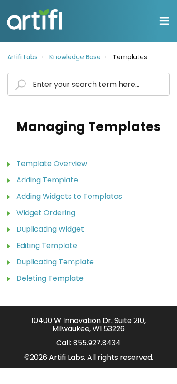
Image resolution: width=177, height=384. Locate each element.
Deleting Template (50, 278)
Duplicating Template (55, 262)
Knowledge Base (75, 56)
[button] (164, 21)
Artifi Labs (22, 56)
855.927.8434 (97, 343)
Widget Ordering (45, 212)
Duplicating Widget (50, 229)
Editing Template (46, 245)
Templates (130, 56)
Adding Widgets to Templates (69, 196)
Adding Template (47, 180)
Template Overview (51, 163)
